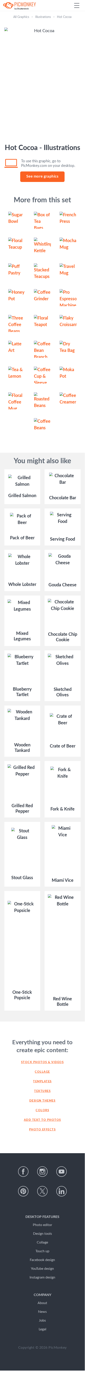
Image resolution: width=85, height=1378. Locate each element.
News (42, 1311)
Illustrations (43, 17)
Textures (42, 1091)
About (42, 1303)
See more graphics (42, 176)
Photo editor (42, 1225)
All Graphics (21, 17)
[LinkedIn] (61, 1191)
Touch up (42, 1251)
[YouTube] (61, 1171)
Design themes (42, 1100)
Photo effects (42, 1129)
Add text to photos (42, 1120)
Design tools (42, 1233)
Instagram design (42, 1277)
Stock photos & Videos (42, 1062)
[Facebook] (23, 1171)
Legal (42, 1329)
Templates (42, 1081)
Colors (42, 1110)
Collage (42, 1072)
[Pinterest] (23, 1191)
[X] (42, 1191)
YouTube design (42, 1268)
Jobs (42, 1320)
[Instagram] (42, 1171)
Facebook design (42, 1260)
